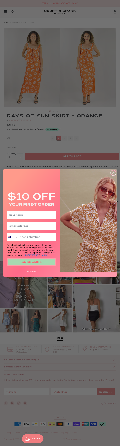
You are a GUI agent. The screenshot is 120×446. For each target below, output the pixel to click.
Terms (44, 255)
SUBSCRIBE (31, 262)
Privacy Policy (31, 255)
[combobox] (12, 237)
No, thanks (31, 271)
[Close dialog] (113, 172)
